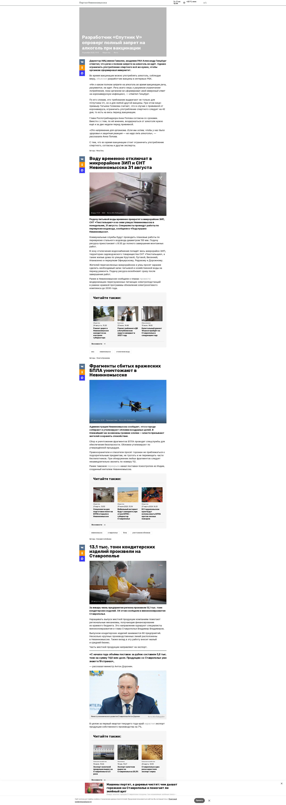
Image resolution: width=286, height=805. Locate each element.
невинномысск (105, 352)
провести (145, 278)
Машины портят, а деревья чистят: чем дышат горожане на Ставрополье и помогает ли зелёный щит (142, 788)
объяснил (102, 78)
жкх (92, 352)
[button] (94, 788)
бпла (125, 533)
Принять (199, 800)
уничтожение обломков (141, 533)
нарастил (149, 723)
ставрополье (113, 533)
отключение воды (123, 352)
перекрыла (113, 466)
